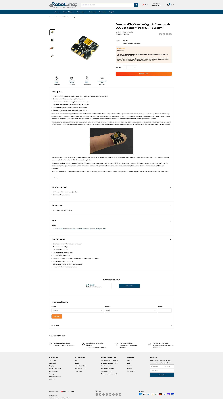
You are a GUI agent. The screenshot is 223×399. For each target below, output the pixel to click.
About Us (77, 360)
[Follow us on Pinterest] (107, 394)
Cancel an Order (53, 371)
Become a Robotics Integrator (109, 360)
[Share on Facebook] (160, 34)
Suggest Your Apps (106, 371)
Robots (129, 366)
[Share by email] (170, 34)
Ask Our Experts (87, 84)
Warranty (51, 374)
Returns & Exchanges (55, 368)
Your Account (52, 360)
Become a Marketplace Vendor (110, 363)
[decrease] (124, 67)
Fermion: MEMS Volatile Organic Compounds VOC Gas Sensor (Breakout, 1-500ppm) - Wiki (79, 228)
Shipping (51, 366)
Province (107, 306)
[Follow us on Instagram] (103, 394)
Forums (129, 360)
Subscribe (162, 375)
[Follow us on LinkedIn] (117, 394)
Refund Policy (55, 325)
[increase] (135, 67)
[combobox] (107, 5)
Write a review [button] (129, 286)
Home (50, 17)
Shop (56, 12)
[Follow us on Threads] (120, 394)
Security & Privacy (80, 368)
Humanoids (80, 12)
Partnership (92, 12)
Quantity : (119, 67)
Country (53, 306)
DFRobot (118, 32)
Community (102, 12)
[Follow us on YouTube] (110, 394)
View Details (57, 84)
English (70, 391)
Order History (53, 363)
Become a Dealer (106, 366)
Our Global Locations (54, 391)
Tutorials (129, 368)
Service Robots (67, 12)
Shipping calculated (128, 43)
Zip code (160, 306)
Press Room (78, 371)
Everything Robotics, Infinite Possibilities (59, 398)
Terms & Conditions (80, 366)
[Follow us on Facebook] (97, 394)
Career (77, 363)
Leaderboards (131, 371)
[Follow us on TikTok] (113, 394)
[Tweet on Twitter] (167, 34)
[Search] (136, 5)
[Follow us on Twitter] (100, 394)
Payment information (55, 376)
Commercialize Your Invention (109, 374)
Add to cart (143, 73)
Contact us (52, 379)
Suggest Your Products (107, 368)
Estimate (56, 316)
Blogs (128, 363)
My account (155, 5)
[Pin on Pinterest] (164, 34)
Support (111, 12)
